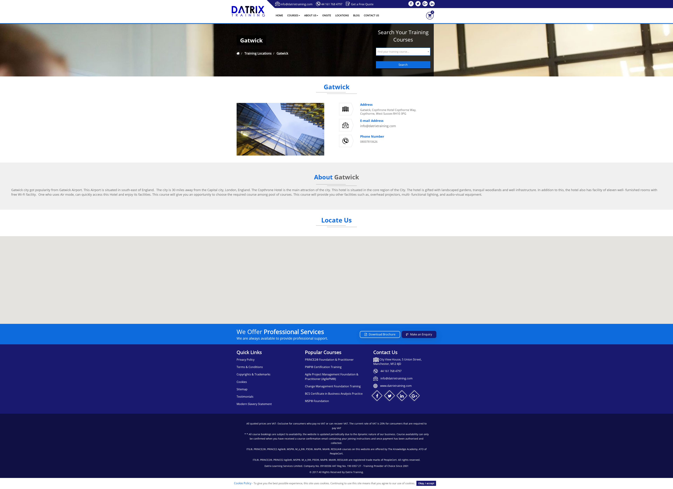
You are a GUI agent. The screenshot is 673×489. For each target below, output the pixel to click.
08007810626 (369, 142)
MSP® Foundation (317, 401)
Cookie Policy (242, 483)
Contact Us (371, 15)
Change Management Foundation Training (333, 386)
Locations (342, 15)
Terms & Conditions (250, 367)
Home (279, 15)
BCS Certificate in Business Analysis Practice (334, 394)
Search (403, 65)
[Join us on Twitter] (389, 396)
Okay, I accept (426, 483)
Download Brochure (382, 334)
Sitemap (242, 389)
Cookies (242, 382)
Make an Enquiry (421, 334)
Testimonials (245, 397)
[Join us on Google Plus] (414, 396)
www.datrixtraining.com (396, 386)
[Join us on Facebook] (377, 396)
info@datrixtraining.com (296, 4)
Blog (356, 15)
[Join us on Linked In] (402, 396)
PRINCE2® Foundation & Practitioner (329, 360)
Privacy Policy (245, 360)
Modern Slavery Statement (254, 404)
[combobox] (403, 52)
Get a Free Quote (362, 4)
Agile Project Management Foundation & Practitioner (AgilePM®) (331, 376)
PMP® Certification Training (323, 367)
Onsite (326, 15)
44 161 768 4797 (331, 4)
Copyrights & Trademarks (253, 374)
